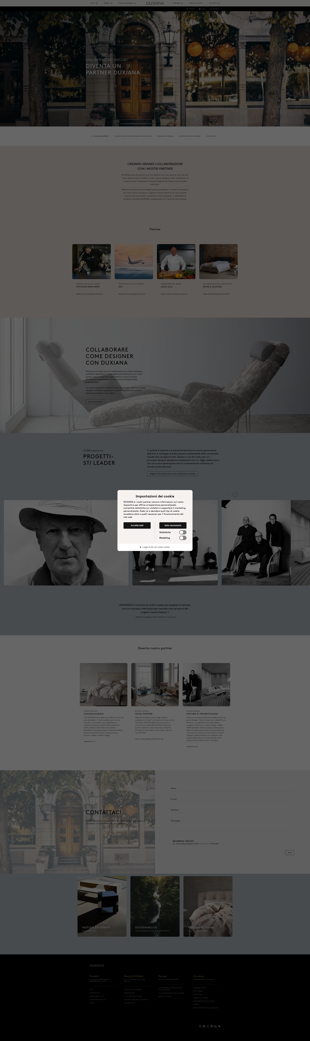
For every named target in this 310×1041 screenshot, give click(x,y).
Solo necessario (173, 525)
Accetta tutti (137, 525)
